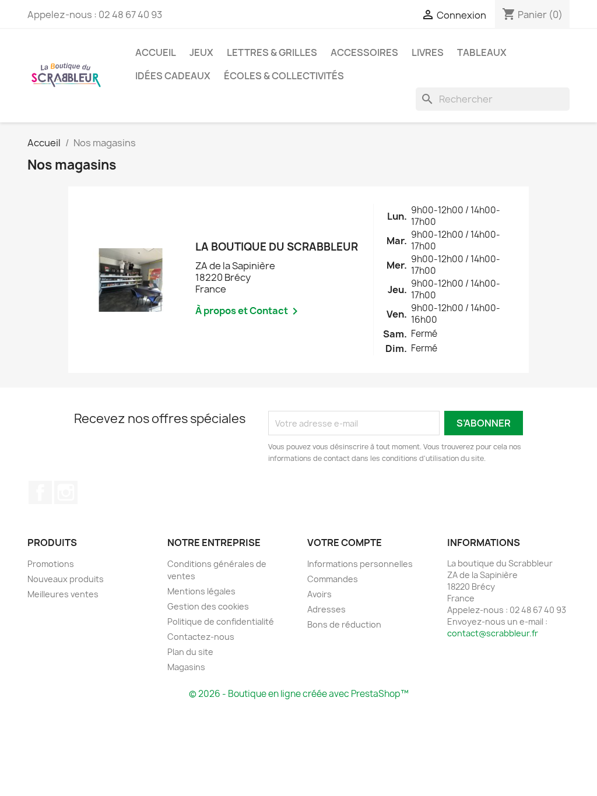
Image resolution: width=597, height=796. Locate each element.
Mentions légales (201, 591)
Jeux (201, 52)
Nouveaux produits (65, 578)
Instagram (66, 492)
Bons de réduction (344, 624)
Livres (428, 52)
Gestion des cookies (208, 606)
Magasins (186, 666)
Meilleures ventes (63, 594)
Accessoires (364, 52)
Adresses (326, 609)
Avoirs (319, 594)
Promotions (50, 563)
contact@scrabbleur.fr (492, 633)
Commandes (332, 578)
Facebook (40, 492)
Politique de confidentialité (220, 621)
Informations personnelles (360, 563)
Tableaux (482, 52)
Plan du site (190, 651)
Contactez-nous (200, 636)
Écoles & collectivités (284, 75)
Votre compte (344, 542)
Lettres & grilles (272, 52)
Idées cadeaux (172, 75)
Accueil (155, 52)
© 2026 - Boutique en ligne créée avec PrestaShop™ (299, 694)
